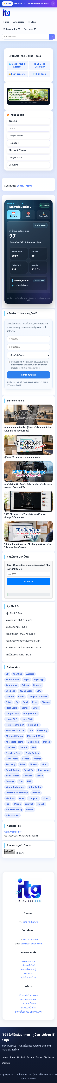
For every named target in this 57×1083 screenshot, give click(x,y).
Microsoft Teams (17, 150)
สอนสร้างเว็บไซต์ (28, 1003)
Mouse (46, 742)
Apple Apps (39, 679)
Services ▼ (30, 29)
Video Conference (15, 787)
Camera (10, 696)
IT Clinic (32, 22)
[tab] (13, 214)
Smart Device (12, 770)
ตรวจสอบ (28, 581)
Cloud (21, 696)
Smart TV (28, 770)
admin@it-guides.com (32, 943)
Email (25, 702)
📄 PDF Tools (39, 74)
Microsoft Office (35, 736)
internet (29, 804)
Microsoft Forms (14, 736)
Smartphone (44, 770)
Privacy (30, 1057)
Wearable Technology (17, 793)
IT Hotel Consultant (28, 995)
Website (36, 793)
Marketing (42, 730)
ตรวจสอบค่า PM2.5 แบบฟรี (19, 620)
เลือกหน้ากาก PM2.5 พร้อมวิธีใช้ (21, 634)
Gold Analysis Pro (13, 831)
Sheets (33, 764)
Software (27, 776)
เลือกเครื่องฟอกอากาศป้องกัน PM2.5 (23, 640)
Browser (37, 685)
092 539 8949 (30, 922)
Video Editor (35, 787)
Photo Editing (32, 753)
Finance (46, 702)
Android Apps (12, 679)
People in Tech (13, 753)
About (12, 1057)
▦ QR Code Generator (39, 65)
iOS (7, 804)
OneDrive (13, 165)
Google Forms (16, 135)
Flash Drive (11, 708)
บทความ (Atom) (24, 186)
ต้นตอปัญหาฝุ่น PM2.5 (16, 627)
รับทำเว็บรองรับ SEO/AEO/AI (28, 1011)
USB (29, 781)
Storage (10, 781)
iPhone (17, 804)
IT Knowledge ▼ (11, 29)
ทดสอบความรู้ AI (28, 961)
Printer (25, 759)
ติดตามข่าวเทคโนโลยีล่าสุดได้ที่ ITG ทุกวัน (37, 3)
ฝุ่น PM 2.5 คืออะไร (15, 613)
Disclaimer (49, 1057)
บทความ (29, 810)
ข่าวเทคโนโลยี (28, 965)
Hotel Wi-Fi (33, 725)
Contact (21, 1057)
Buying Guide (25, 691)
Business (10, 691)
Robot (23, 764)
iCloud (46, 798)
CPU (39, 691)
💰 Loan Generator (17, 74)
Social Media (12, 776)
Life (31, 730)
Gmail (12, 128)
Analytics (17, 674)
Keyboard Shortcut (15, 730)
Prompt (37, 759)
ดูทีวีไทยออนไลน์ (28, 977)
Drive (8, 702)
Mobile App (33, 742)
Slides (44, 764)
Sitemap (6, 1063)
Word (21, 798)
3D (7, 674)
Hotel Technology (15, 725)
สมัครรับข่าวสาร (28, 374)
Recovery (10, 764)
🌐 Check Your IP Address (17, 65)
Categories (18, 22)
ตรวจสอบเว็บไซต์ (28, 1007)
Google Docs (12, 713)
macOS (40, 804)
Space (40, 776)
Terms (39, 1057)
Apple (26, 679)
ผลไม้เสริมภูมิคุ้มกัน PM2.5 (18, 654)
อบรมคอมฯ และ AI (28, 999)
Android (30, 674)
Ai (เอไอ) (13, 121)
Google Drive (15, 157)
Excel (35, 702)
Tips (20, 781)
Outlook (23, 747)
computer (33, 798)
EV (17, 702)
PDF (34, 747)
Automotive (11, 685)
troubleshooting (14, 810)
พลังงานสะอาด (12, 815)
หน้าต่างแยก (40, 225)
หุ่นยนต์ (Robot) (28, 969)
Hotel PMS (27, 719)
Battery (25, 685)
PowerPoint (12, 759)
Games (24, 708)
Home (6, 22)
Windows (10, 798)
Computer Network (37, 696)
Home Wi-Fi (14, 143)
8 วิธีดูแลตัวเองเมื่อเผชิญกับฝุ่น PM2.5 (23, 647)
